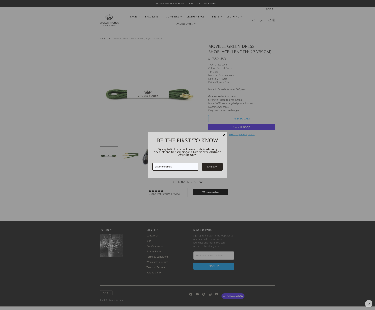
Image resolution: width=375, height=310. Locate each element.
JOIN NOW (212, 166)
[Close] (223, 135)
